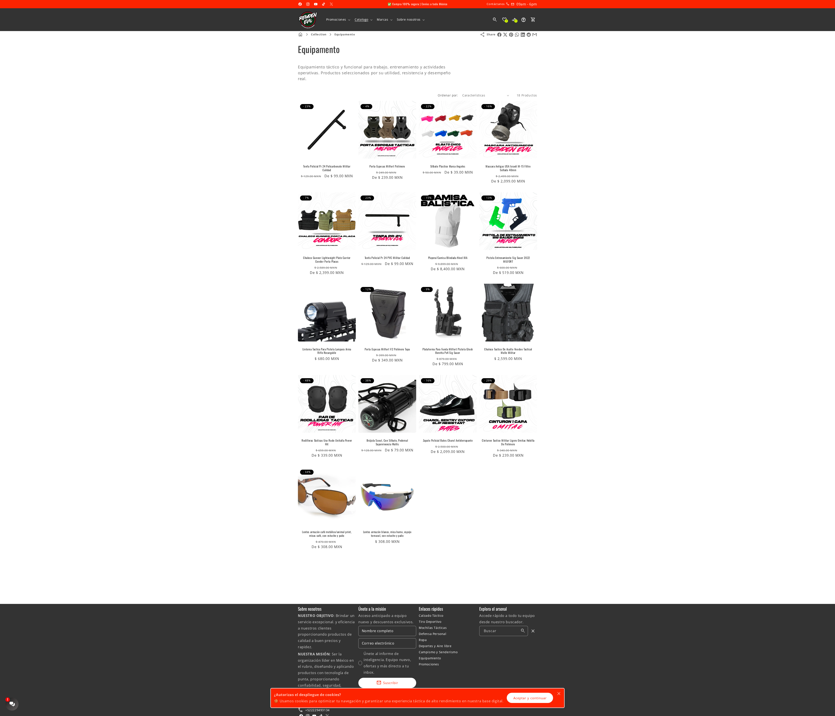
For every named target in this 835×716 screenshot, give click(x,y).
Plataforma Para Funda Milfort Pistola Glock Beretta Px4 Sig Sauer (448, 351)
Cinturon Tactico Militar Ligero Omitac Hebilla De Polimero (508, 442)
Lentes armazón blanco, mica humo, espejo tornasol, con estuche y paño (387, 533)
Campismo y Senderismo (438, 652)
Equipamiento (430, 658)
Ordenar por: (448, 95)
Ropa (423, 640)
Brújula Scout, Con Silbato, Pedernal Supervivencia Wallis (387, 442)
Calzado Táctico (431, 615)
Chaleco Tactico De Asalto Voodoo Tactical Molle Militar (508, 351)
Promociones (429, 664)
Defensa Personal (432, 634)
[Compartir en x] (505, 35)
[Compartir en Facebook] (499, 35)
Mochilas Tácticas (433, 628)
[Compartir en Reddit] (528, 35)
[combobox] (503, 631)
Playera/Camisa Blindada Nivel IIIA (447, 258)
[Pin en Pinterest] (511, 35)
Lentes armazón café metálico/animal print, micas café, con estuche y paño (326, 533)
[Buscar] (523, 631)
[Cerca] (533, 631)
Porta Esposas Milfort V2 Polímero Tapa (387, 349)
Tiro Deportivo (430, 622)
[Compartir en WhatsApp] (516, 35)
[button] (338, 19)
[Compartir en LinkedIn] (522, 35)
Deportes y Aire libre (435, 646)
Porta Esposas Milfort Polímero (387, 166)
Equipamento (344, 34)
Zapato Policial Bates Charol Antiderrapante (448, 440)
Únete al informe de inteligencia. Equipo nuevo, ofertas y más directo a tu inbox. (387, 663)
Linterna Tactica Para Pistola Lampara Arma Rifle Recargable (326, 351)
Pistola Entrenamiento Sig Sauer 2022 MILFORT (508, 259)
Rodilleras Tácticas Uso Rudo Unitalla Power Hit (327, 442)
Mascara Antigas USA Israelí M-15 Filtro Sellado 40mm (508, 168)
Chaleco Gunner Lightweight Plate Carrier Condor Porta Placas (327, 259)
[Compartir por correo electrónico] (534, 35)
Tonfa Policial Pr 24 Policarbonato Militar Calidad (326, 168)
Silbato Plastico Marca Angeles (447, 166)
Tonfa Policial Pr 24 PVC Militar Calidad (387, 258)
